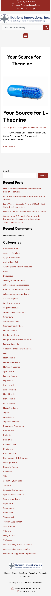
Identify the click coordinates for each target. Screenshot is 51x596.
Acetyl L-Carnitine (11, 253)
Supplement (9, 508)
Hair (5, 353)
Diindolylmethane (11, 335)
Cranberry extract (11, 321)
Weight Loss (9, 535)
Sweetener (8, 512)
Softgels (7, 485)
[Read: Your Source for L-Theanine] (25, 91)
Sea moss (7, 471)
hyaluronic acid (9, 371)
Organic (6, 412)
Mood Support (9, 403)
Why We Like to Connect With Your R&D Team (24, 211)
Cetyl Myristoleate (12, 303)
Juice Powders (9, 389)
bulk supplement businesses (16, 285)
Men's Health (9, 398)
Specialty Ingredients (13, 490)
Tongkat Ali (8, 517)
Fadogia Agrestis (11, 344)
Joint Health (8, 385)
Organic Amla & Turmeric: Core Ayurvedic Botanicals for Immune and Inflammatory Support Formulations (21, 219)
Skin (5, 476)
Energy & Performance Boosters (18, 339)
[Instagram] (22, 8)
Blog (5, 271)
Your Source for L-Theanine (25, 116)
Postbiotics (8, 430)
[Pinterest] (34, 8)
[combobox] (22, 27)
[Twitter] (30, 8)
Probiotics (7, 439)
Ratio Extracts (9, 453)
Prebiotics (7, 435)
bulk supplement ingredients (16, 294)
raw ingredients (10, 462)
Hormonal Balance (11, 367)
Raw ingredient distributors (15, 458)
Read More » (9, 146)
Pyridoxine (8, 449)
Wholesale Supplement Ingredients (19, 553)
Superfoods (8, 503)
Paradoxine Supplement (14, 426)
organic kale (8, 417)
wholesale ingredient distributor (18, 544)
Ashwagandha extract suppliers (17, 266)
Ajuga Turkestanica (11, 257)
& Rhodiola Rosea (11, 248)
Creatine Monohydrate (13, 326)
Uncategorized (9, 127)
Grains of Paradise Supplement (17, 348)
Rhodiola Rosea (10, 467)
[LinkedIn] (18, 8)
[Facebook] (26, 8)
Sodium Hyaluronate (12, 480)
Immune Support (10, 376)
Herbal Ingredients (11, 362)
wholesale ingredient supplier (16, 549)
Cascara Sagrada (10, 298)
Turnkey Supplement (12, 521)
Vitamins (7, 531)
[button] (25, 35)
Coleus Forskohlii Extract (14, 312)
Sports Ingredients (11, 499)
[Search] (46, 27)
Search (6, 171)
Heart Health (9, 357)
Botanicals (8, 275)
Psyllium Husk (9, 444)
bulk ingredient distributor (15, 280)
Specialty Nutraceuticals (14, 494)
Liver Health (9, 394)
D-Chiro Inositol (10, 330)
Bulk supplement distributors (16, 289)
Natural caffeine (10, 408)
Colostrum (8, 316)
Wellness (7, 540)
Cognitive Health (11, 307)
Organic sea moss (11, 421)
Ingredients (8, 380)
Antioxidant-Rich (10, 262)
